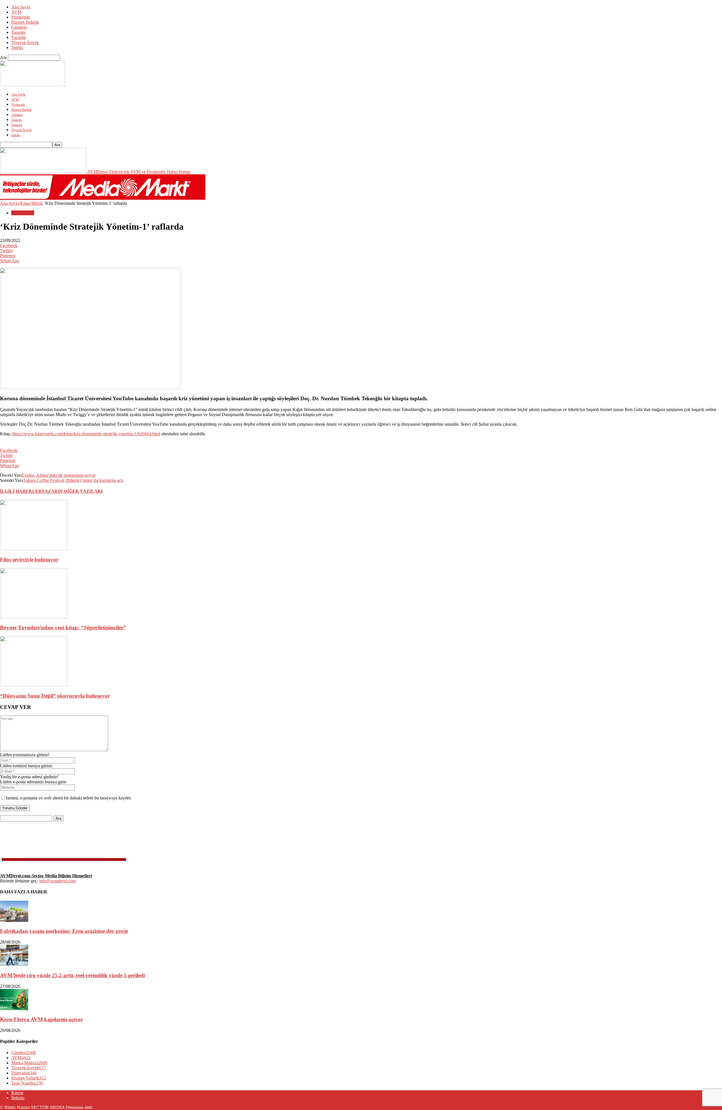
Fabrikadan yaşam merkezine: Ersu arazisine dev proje (64, 931)
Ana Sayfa (20, 7)
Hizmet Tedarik (25, 22)
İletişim (17, 1097)
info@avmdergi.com (57, 880)
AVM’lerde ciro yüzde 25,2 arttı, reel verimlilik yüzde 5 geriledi (72, 975)
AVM (16, 12)
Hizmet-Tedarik (28, 1078)
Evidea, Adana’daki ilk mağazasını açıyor (59, 475)
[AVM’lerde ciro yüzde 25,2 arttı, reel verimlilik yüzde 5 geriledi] (14, 964)
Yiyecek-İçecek (25, 42)
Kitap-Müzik (31, 203)
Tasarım (18, 32)
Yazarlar (18, 37)
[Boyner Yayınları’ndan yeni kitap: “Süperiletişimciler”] (33, 616)
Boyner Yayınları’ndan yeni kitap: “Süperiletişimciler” (63, 627)
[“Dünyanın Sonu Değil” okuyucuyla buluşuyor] (33, 684)
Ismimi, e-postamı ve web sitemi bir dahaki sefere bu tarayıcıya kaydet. (68, 797)
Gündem (19, 27)
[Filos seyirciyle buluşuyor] (33, 548)
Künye (17, 1092)
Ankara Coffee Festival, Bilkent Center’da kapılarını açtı (73, 480)
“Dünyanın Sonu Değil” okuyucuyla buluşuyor (55, 696)
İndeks (17, 47)
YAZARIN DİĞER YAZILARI (72, 491)
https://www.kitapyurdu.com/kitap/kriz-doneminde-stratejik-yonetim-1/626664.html (86, 433)
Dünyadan (24, 1073)
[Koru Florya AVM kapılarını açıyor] (14, 1008)
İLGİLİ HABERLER (20, 491)
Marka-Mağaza (29, 1062)
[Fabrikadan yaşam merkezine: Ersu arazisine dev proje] (14, 920)
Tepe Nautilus (27, 1083)
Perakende (20, 17)
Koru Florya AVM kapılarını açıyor (41, 1019)
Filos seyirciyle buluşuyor (29, 559)
